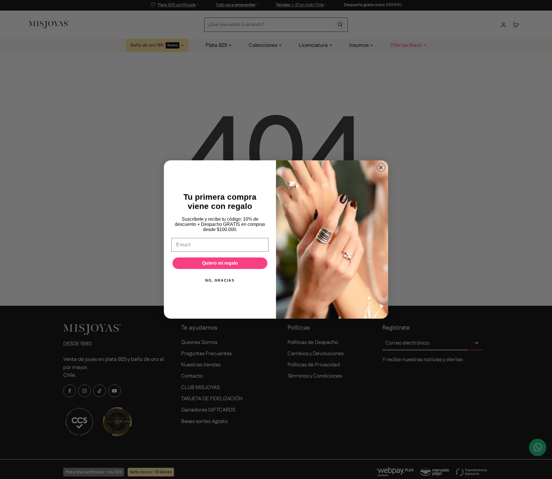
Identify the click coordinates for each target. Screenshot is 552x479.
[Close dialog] (381, 167)
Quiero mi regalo (220, 263)
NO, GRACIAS (220, 280)
